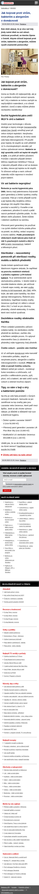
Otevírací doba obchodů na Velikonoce (15, 770)
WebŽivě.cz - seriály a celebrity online (10, 512)
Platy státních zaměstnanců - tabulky (14, 642)
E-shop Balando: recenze (11, 622)
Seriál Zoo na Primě (10, 673)
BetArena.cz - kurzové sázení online (9, 520)
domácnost (19, 353)
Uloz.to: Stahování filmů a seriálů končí (15, 857)
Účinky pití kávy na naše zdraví (17, 455)
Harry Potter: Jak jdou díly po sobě (14, 669)
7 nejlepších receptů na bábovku (13, 743)
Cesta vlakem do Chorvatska (12, 833)
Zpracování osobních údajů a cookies (13, 890)
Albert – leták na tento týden (12, 780)
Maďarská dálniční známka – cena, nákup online (18, 716)
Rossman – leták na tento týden (13, 796)
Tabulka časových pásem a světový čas (15, 690)
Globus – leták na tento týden (12, 790)
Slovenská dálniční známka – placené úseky (17, 719)
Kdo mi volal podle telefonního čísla (14, 830)
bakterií (4, 278)
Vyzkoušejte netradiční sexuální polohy (15, 836)
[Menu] (36, 3)
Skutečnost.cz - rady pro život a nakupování (9, 504)
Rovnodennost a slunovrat (12, 820)
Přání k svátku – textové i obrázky (14, 843)
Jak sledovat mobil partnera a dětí (14, 686)
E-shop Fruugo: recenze (11, 619)
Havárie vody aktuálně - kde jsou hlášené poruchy (18, 696)
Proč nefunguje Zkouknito (11, 870)
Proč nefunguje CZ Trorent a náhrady (15, 874)
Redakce (23, 24)
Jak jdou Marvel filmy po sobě (12, 663)
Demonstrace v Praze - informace (14, 636)
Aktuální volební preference (12, 633)
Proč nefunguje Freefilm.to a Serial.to (15, 867)
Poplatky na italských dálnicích (13, 726)
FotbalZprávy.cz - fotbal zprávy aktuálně (10, 535)
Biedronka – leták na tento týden (13, 793)
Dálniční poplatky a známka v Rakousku (16, 723)
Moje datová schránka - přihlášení (14, 713)
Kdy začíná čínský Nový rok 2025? (14, 595)
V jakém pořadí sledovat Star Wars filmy (15, 666)
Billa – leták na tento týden (12, 783)
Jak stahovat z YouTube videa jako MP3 (15, 864)
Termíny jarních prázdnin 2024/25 (14, 602)
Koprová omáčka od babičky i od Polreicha (16, 756)
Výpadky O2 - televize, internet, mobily (15, 700)
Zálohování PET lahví (10, 729)
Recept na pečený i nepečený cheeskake (16, 749)
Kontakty (14, 887)
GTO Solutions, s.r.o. (7, 892)
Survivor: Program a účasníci (12, 676)
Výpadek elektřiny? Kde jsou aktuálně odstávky (18, 693)
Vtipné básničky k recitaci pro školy (14, 846)
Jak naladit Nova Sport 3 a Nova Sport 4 (16, 826)
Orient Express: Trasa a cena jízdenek (15, 823)
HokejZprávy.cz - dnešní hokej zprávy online (10, 543)
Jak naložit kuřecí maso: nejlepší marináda (16, 759)
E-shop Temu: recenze (10, 612)
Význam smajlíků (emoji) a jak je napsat (15, 703)
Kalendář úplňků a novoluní (12, 810)
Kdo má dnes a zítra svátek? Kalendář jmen (17, 840)
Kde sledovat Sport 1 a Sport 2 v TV (14, 706)
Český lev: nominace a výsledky (13, 598)
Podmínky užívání (24, 887)
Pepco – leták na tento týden (12, 786)
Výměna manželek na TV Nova (13, 656)
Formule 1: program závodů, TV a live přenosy (17, 732)
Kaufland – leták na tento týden (13, 776)
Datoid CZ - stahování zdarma (13, 877)
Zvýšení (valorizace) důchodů (12, 639)
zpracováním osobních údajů (22, 484)
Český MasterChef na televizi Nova (14, 659)
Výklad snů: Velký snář (10, 813)
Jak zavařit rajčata (9, 753)
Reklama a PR (5, 887)
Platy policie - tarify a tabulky (12, 646)
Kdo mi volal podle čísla (11, 709)
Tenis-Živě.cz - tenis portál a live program (10, 550)
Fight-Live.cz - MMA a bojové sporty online (9, 527)
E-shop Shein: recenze (10, 615)
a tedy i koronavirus (14, 244)
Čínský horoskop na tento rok (12, 817)
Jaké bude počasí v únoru (11, 592)
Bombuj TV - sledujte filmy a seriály (14, 860)
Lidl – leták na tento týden (11, 773)
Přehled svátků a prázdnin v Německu (15, 807)
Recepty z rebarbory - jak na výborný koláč (16, 746)
